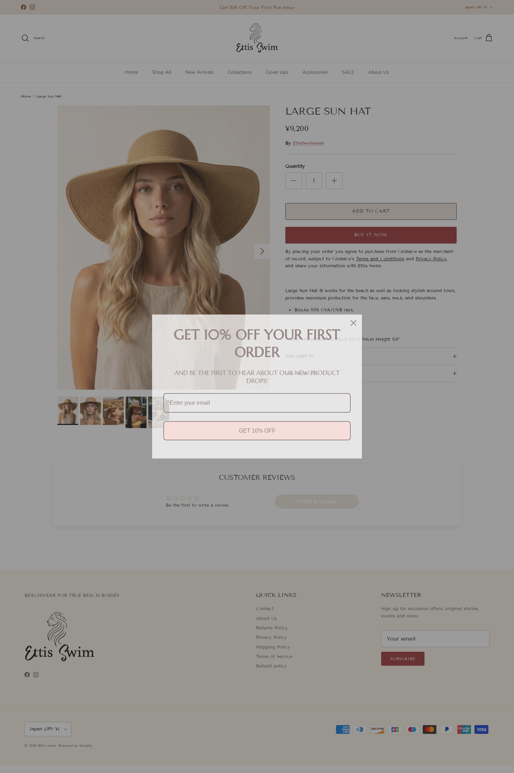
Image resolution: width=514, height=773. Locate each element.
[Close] (353, 323)
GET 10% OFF (257, 431)
